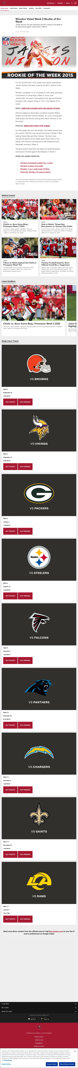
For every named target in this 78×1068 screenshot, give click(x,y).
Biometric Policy (39, 1046)
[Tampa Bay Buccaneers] (39, 1027)
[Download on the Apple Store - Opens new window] (32, 1019)
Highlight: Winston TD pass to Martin (35, 172)
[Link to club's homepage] (4, 2)
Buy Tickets (10, 402)
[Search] (72, 3)
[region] (39, 1058)
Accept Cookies (51, 1064)
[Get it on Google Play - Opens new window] (45, 1019)
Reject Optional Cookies (67, 1064)
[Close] (75, 1051)
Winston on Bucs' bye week (31, 166)
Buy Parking (25, 402)
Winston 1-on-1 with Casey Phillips (35, 169)
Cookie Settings (6, 1064)
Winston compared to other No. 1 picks (36, 163)
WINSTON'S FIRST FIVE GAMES (37, 126)
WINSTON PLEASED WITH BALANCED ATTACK (40, 108)
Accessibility (39, 1043)
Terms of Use (39, 1040)
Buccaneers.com (56, 931)
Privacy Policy (39, 1037)
